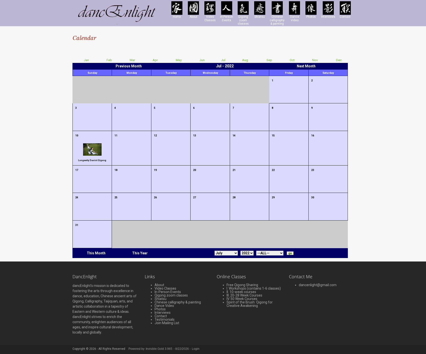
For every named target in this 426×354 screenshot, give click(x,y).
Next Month (306, 66)
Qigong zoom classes (171, 295)
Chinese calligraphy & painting (178, 302)
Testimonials (165, 319)
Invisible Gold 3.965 (159, 349)
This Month (96, 253)
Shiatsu (160, 299)
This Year (140, 253)
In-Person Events (168, 292)
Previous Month (129, 66)
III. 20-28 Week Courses (244, 295)
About (159, 285)
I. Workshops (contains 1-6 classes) (254, 288)
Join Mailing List (167, 323)
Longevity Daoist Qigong (92, 160)
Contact (161, 316)
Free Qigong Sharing (242, 285)
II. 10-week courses (241, 292)
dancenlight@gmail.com (318, 285)
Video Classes (165, 288)
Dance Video (164, 306)
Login (195, 349)
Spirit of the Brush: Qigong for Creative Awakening (250, 304)
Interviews (163, 313)
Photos (160, 309)
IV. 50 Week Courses (242, 299)
